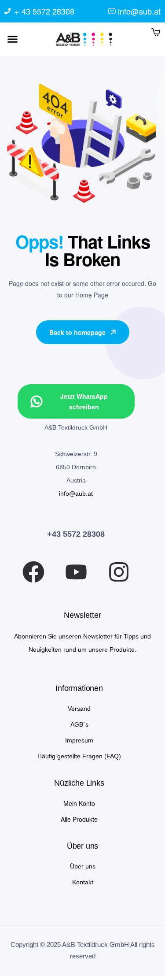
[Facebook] (33, 572)
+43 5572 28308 (76, 534)
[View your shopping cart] (156, 32)
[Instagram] (119, 572)
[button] (12, 39)
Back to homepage (77, 332)
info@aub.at (76, 493)
